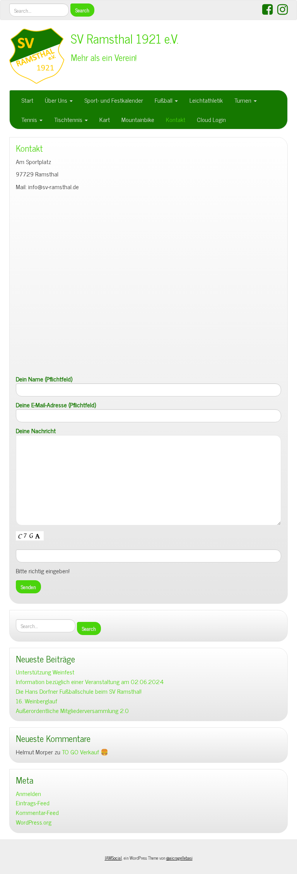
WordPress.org (33, 822)
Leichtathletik (206, 100)
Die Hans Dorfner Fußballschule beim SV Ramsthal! (79, 691)
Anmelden (28, 793)
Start (27, 100)
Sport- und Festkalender (113, 100)
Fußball (164, 100)
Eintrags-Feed (33, 802)
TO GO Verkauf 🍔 (85, 752)
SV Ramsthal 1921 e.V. (125, 38)
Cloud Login (211, 119)
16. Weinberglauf (36, 700)
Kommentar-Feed (37, 812)
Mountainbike (137, 119)
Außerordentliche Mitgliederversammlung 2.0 (72, 710)
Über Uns (57, 100)
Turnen (243, 100)
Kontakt (175, 119)
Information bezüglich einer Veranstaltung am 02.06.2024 (90, 681)
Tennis (30, 119)
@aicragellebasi (179, 857)
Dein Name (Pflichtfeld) (44, 379)
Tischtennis (69, 119)
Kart (104, 119)
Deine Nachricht (36, 430)
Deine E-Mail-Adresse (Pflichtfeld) (56, 405)
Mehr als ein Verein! (104, 57)
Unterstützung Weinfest (45, 671)
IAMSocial (113, 857)
